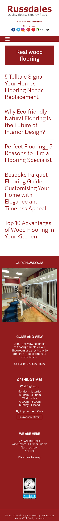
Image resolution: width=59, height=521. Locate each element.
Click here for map (29, 457)
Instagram (23, 30)
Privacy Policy (33, 515)
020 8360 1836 (34, 21)
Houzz (43, 30)
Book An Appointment (29, 416)
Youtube (28, 30)
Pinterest (33, 30)
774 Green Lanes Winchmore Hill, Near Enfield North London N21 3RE (29, 445)
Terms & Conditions (14, 515)
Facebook (13, 30)
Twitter (18, 30)
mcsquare (40, 518)
